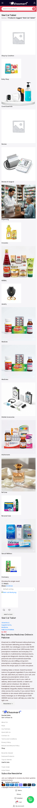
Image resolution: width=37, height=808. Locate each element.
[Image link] (11, 712)
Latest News (5, 770)
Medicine (4, 627)
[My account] (35, 3)
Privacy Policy (6, 742)
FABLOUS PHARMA (7, 630)
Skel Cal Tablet (8, 618)
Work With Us (5, 732)
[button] (7, 614)
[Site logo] (18, 3)
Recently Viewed (7, 753)
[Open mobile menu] (2, 3)
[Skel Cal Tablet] (9, 599)
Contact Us (5, 736)
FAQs (3, 726)
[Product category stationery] (18, 300)
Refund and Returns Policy (10, 746)
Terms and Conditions (9, 739)
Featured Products (7, 756)
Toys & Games (6, 760)
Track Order (5, 767)
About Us (4, 722)
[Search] (33, 8)
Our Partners (5, 729)
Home (3, 18)
